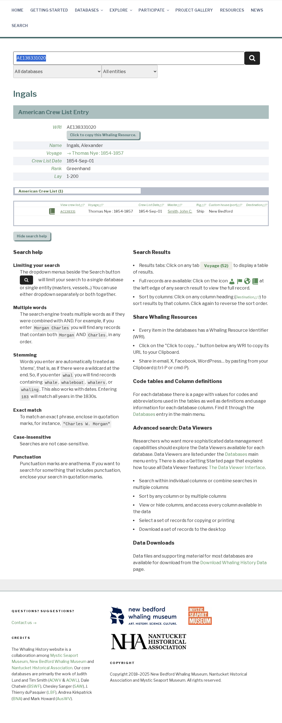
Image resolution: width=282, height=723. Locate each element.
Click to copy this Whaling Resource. (103, 135)
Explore (119, 10)
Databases (87, 10)
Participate (152, 10)
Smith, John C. (180, 211)
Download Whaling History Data (233, 562)
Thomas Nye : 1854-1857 (98, 153)
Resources (232, 10)
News (257, 10)
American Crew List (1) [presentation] (40, 191)
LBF (51, 692)
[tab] (78, 191)
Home (17, 10)
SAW (78, 686)
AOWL (72, 680)
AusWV (64, 698)
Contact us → (24, 622)
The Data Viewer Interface (237, 467)
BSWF (34, 686)
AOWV (55, 680)
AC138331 (67, 211)
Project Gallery (194, 10)
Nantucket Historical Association (42, 667)
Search (20, 25)
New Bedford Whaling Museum (57, 661)
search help (32, 236)
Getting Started (49, 10)
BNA (17, 698)
